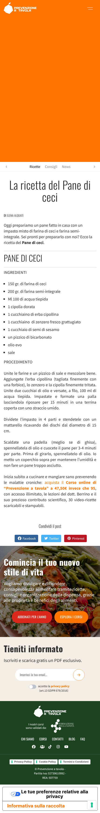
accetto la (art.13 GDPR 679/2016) (54, 688)
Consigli (51, 166)
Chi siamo (27, 739)
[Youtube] (66, 747)
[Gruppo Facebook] (41, 747)
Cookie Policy (47, 761)
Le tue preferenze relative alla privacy (54, 794)
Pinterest (78, 538)
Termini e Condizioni (76, 761)
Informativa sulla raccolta (36, 806)
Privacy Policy (23, 761)
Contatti (57, 739)
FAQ (82, 739)
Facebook (29, 538)
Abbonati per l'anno (32, 617)
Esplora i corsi (71, 617)
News (66, 166)
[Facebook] (33, 747)
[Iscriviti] (79, 675)
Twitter (54, 538)
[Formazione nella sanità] (62, 726)
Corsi (43, 739)
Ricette (35, 166)
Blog (72, 739)
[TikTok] (50, 747)
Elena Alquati (15, 215)
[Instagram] (58, 747)
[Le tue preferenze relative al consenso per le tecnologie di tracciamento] (91, 805)
